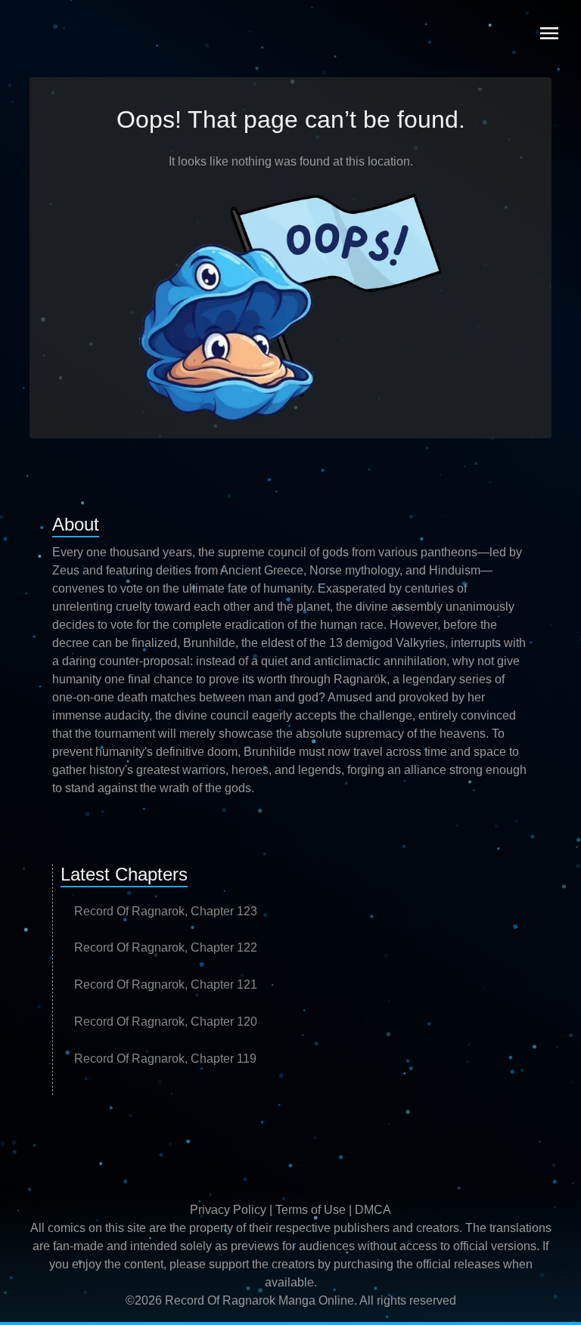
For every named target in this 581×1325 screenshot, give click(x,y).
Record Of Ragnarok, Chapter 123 (165, 911)
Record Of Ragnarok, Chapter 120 (165, 1021)
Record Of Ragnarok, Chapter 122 (165, 947)
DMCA (373, 1209)
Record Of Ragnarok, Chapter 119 (165, 1058)
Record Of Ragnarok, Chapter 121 (165, 984)
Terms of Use (310, 1209)
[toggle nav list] (549, 33)
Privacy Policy (228, 1209)
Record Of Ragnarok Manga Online (259, 1300)
